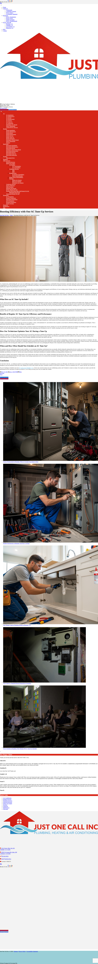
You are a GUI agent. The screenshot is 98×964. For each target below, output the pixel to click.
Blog (4, 29)
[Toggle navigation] (1, 111)
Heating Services (7, 799)
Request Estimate (12, 109)
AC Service (9, 120)
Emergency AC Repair (11, 124)
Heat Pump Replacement (12, 151)
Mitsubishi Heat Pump (14, 192)
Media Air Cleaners (17, 180)
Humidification (12, 173)
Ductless (5, 156)
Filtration (11, 178)
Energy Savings (10, 203)
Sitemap (16, 951)
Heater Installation (10, 130)
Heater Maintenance (11, 131)
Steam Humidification (17, 176)
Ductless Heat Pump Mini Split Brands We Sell (17, 191)
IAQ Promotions (10, 201)
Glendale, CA (9, 25)
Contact (5, 30)
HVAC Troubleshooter (11, 21)
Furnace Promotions (11, 198)
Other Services (6, 160)
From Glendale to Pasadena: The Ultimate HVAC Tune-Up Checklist (20, 748)
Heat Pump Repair (10, 148)
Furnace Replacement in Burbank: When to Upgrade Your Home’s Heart (20, 461)
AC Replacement (10, 119)
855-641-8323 (3, 108)
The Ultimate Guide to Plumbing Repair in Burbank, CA (17, 625)
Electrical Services (10, 162)
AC (4, 113)
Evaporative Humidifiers (18, 174)
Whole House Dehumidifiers (16, 177)
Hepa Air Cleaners (16, 181)
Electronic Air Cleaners (18, 183)
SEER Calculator (10, 19)
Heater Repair (9, 133)
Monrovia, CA (9, 28)
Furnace (8, 142)
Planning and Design (11, 188)
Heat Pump (5, 144)
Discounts (5, 809)
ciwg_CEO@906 (13, 372)
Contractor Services (11, 184)
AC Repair (8, 117)
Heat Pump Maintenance (12, 147)
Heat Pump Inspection (11, 155)
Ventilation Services (14, 169)
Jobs (4, 207)
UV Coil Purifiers (16, 166)
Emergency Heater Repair (12, 140)
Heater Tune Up (10, 137)
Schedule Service (4, 109)
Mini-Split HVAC (10, 158)
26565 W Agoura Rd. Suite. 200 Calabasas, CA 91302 (8, 853)
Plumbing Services (7, 800)
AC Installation (9, 115)
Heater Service (9, 135)
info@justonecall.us (6, 859)
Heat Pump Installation (11, 145)
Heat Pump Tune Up (11, 153)
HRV (13, 171)
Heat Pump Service (10, 152)
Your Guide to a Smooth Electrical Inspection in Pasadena (17, 683)
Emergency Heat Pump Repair (13, 149)
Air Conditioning (7, 798)
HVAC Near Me (7, 22)
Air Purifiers (12, 165)
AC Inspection (9, 123)
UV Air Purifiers (16, 167)
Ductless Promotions (11, 202)
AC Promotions (10, 196)
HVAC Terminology (11, 17)
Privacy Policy (9, 12)
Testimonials (9, 10)
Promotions (6, 195)
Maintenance (6, 206)
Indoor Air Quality (10, 163)
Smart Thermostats (10, 126)
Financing (5, 205)
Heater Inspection (10, 138)
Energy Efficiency (10, 185)
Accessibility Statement (11, 14)
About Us (5, 8)
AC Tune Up (9, 122)
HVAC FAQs (9, 18)
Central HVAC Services (12, 127)
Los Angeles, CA (10, 26)
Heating (5, 129)
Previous (2, 373)
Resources (5, 15)
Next (1, 374)
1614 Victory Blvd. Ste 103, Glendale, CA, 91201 (7, 849)
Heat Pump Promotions (11, 199)
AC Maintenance (10, 116)
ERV (13, 170)
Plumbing (5, 159)
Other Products (9, 187)
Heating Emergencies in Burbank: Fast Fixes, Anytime (16, 543)
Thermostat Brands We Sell (12, 194)
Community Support (11, 11)
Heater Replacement (11, 134)
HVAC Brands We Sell (11, 189)
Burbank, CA (9, 24)
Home (4, 7)
